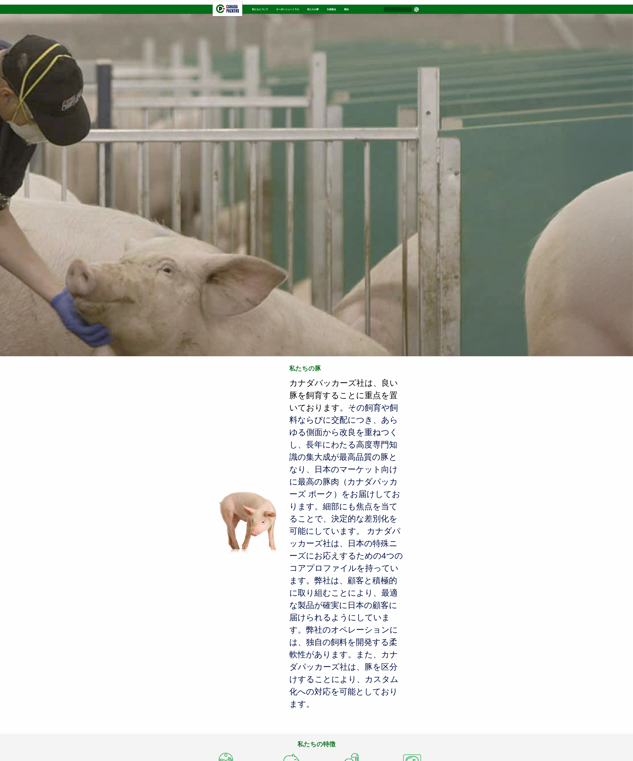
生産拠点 (331, 9)
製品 (346, 9)
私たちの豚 (313, 9)
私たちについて (260, 9)
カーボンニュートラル (287, 9)
